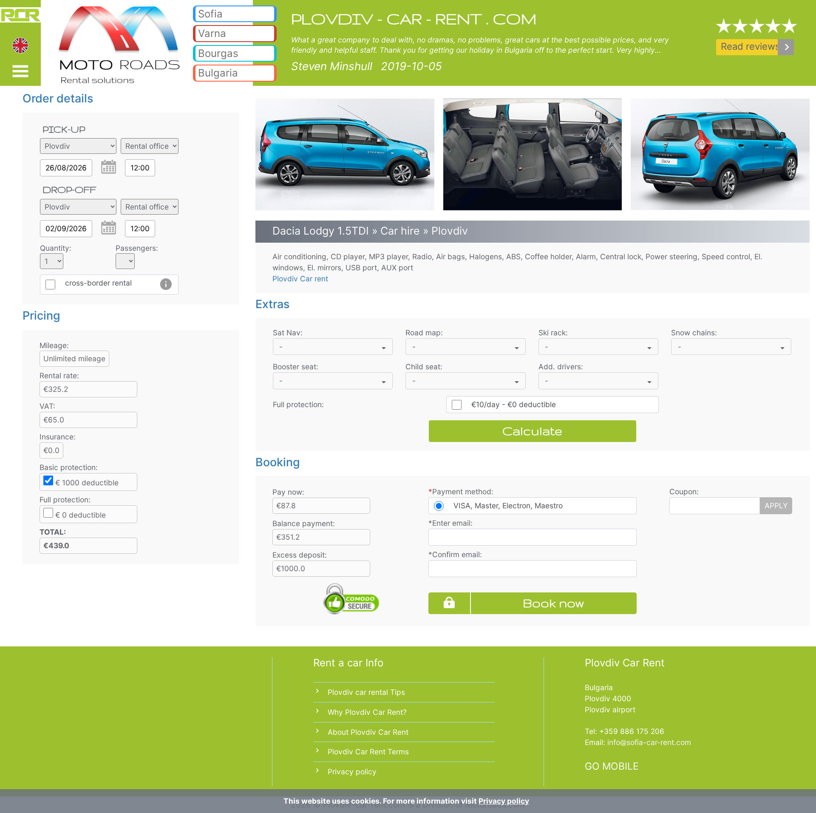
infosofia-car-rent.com (649, 742)
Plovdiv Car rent (300, 278)
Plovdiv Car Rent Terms (368, 751)
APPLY (776, 505)
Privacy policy (352, 771)
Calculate (532, 430)
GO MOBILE (612, 766)
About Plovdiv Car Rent (368, 732)
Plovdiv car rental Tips (366, 692)
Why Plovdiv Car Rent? (367, 712)
